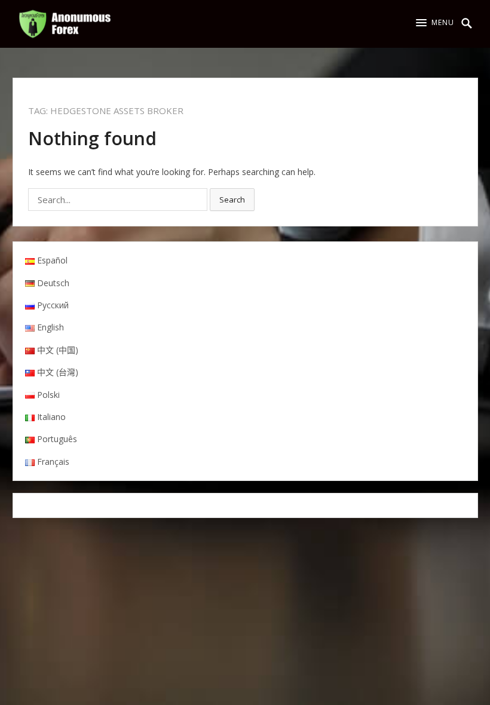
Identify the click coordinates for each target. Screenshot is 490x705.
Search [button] (232, 199)
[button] (435, 22)
